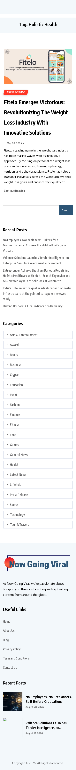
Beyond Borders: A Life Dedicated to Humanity (32, 306)
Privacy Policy (11, 649)
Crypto (14, 375)
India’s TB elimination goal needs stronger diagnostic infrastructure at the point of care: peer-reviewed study (37, 293)
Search (66, 210)
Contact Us (10, 667)
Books (14, 355)
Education (16, 385)
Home (6, 621)
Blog (6, 640)
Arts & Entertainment (24, 335)
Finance (15, 415)
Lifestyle (15, 485)
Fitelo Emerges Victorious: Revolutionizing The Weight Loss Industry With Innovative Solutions (36, 117)
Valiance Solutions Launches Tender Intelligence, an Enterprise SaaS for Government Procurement (36, 260)
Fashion (15, 405)
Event (13, 395)
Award (14, 345)
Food (13, 435)
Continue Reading (15, 190)
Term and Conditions (16, 658)
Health (14, 465)
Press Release (16, 92)
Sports (14, 505)
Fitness (14, 425)
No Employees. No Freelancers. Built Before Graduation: (49, 699)
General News (19, 455)
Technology (17, 515)
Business (15, 365)
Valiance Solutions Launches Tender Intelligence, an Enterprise (46, 725)
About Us (9, 631)
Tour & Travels (19, 525)
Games (14, 445)
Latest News (18, 475)
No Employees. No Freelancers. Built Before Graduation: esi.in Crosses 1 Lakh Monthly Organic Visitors (34, 245)
